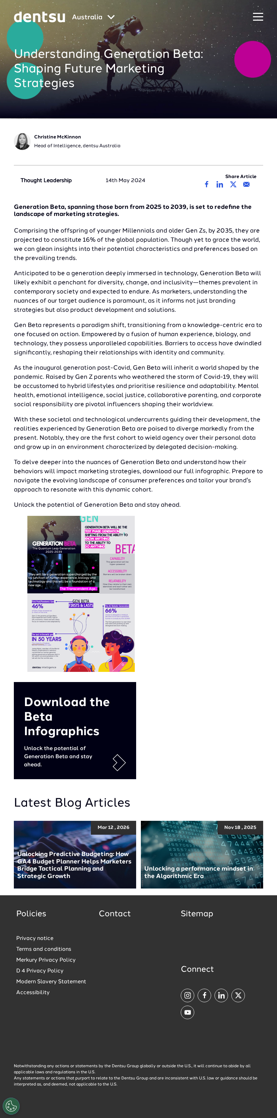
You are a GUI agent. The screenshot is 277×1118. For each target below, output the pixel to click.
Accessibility (33, 992)
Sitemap (197, 914)
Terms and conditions (43, 949)
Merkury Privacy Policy (46, 960)
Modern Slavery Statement (51, 982)
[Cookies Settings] (11, 1106)
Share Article (240, 176)
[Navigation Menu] (258, 17)
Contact (115, 914)
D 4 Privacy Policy (40, 971)
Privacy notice (34, 938)
